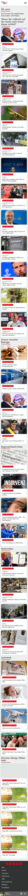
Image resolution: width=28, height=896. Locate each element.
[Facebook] (10, 864)
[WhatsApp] (7, 864)
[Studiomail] (17, 864)
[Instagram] (14, 864)
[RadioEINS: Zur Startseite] (12, 2)
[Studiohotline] (21, 864)
